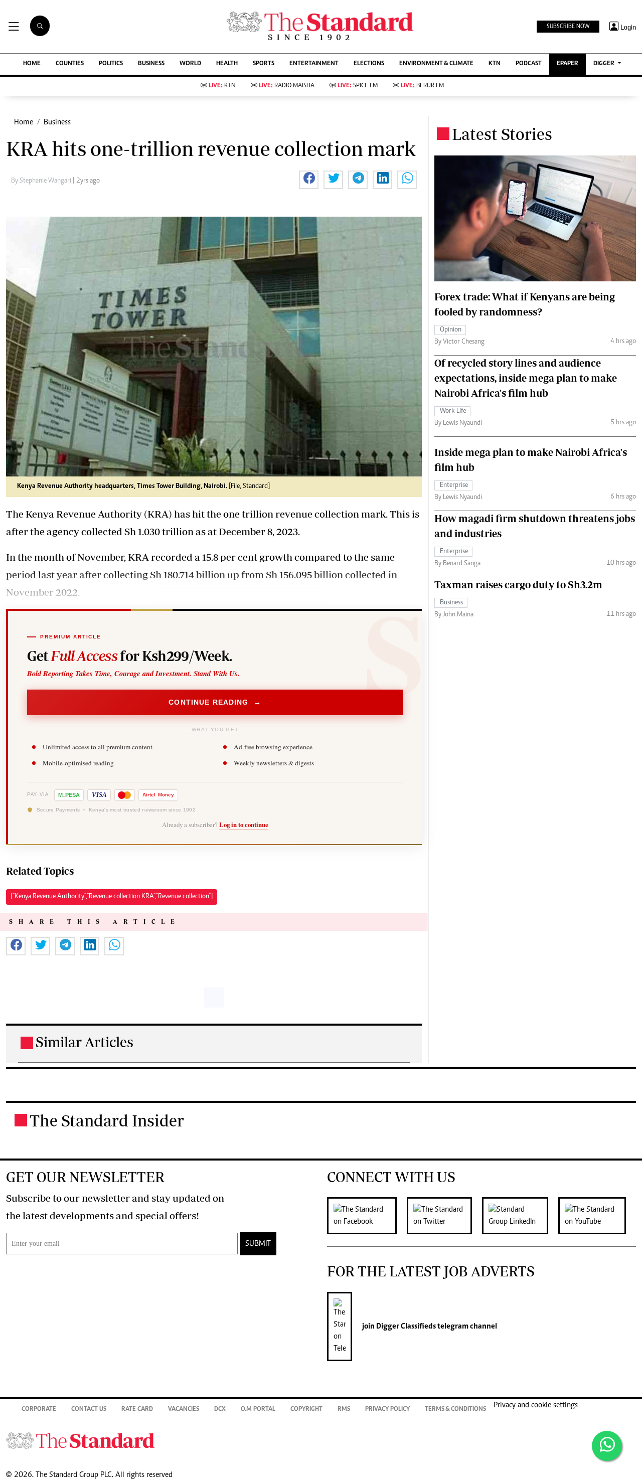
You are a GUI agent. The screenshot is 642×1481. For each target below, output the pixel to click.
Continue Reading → (215, 702)
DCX (220, 1409)
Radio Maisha (286, 86)
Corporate (39, 1409)
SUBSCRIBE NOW (568, 27)
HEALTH (227, 64)
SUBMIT (258, 1244)
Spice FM (358, 86)
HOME (32, 64)
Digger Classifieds (405, 1327)
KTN (495, 64)
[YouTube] (597, 1215)
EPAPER (567, 64)
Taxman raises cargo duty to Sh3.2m (518, 584)
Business (57, 122)
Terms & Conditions (455, 1409)
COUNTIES (70, 64)
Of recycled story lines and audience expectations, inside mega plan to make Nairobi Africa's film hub (525, 378)
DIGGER (604, 64)
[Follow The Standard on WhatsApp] (607, 1446)
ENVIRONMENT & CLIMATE (436, 64)
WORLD (190, 64)
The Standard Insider (107, 1120)
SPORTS (263, 64)
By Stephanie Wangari (42, 181)
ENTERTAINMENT (314, 64)
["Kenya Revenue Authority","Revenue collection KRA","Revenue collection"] (112, 896)
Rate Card (137, 1409)
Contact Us (88, 1409)
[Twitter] (444, 1215)
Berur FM (422, 86)
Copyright (306, 1409)
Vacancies (183, 1409)
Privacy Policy (387, 1409)
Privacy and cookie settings (536, 1405)
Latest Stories (502, 134)
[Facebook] (367, 1215)
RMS (344, 1409)
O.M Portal (258, 1409)
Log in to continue (243, 824)
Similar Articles (84, 1042)
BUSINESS (151, 64)
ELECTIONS (369, 64)
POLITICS (111, 64)
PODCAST (529, 64)
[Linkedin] (520, 1215)
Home (23, 122)
